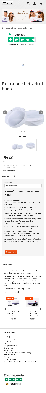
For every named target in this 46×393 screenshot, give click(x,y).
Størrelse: (8, 182)
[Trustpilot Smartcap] (14, 379)
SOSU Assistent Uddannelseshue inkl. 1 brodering (13, 313)
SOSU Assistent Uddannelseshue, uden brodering (32, 313)
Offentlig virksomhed (11, 359)
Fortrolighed (8, 337)
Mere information (8, 171)
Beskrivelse (7, 264)
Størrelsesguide (9, 350)
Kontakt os (7, 343)
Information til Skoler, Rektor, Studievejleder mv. (20, 361)
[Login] (35, 3)
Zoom (23, 136)
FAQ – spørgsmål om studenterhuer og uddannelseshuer (17, 354)
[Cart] (41, 3)
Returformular (9, 348)
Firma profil (8, 341)
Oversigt (7, 357)
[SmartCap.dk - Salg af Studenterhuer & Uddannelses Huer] (23, 15)
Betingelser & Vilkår (10, 346)
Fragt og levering (9, 339)
